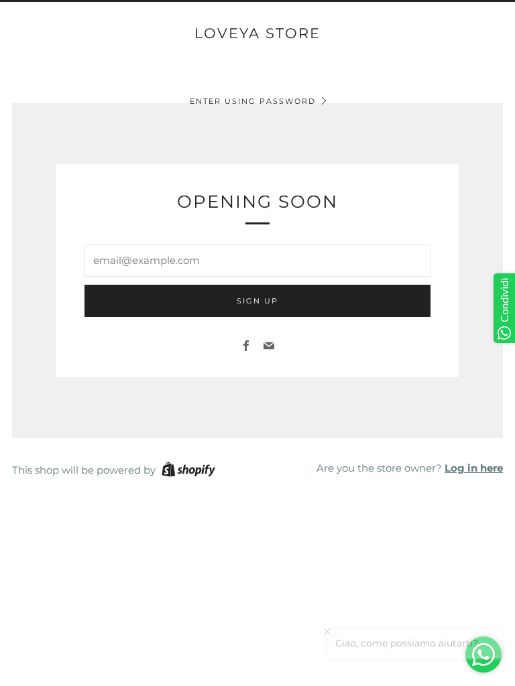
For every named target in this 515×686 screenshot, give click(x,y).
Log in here (474, 468)
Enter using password (253, 101)
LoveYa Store (257, 33)
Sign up (257, 300)
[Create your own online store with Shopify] (188, 472)
